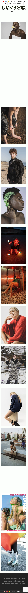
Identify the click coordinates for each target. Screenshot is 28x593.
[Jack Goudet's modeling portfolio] (13, 184)
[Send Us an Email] (25, 1)
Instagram (13, 1)
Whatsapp (20, 1)
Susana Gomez (13, 7)
